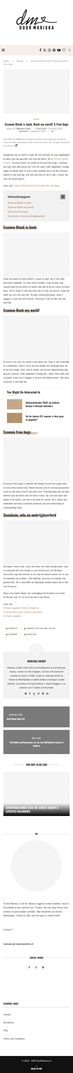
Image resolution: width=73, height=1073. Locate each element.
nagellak (31, 634)
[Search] (69, 50)
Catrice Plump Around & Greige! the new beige (36, 185)
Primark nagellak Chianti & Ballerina (21, 608)
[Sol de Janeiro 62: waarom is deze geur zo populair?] (14, 418)
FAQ (5, 1030)
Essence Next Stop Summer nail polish (22, 612)
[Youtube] (59, 50)
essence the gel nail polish (40, 628)
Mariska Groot (23, 128)
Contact (7, 1014)
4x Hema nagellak (12, 616)
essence (12, 628)
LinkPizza (10, 146)
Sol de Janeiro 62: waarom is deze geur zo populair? (45, 418)
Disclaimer (8, 1022)
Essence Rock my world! (21, 207)
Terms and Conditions (14, 1038)
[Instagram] (49, 50)
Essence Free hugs (18, 211)
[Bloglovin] (64, 50)
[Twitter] (44, 50)
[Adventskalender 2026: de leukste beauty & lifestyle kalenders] (14, 404)
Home (6, 61)
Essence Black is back (19, 203)
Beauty (20, 61)
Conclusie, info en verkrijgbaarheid (26, 216)
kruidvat (12, 634)
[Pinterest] (54, 50)
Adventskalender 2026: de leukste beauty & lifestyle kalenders (42, 404)
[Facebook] (40, 50)
